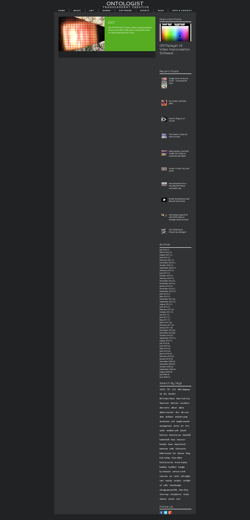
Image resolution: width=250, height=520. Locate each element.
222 (174, 389)
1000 (162, 389)
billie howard (165, 453)
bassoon (181, 439)
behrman (164, 448)
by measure (165, 471)
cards (176, 476)
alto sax (185, 412)
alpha (181, 407)
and (173, 421)
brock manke (181, 462)
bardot (183, 430)
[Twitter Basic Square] (165, 512)
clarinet (163, 499)
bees (170, 444)
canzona (164, 476)
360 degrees (184, 389)
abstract (175, 403)
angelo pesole (183, 421)
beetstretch (180, 444)
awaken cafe (173, 430)
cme (178, 499)
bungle (181, 467)
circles (186, 494)
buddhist (173, 467)
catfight (187, 480)
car (170, 476)
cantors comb (178, 471)
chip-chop (183, 490)
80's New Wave (167, 398)
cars (161, 480)
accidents (184, 403)
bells (172, 448)
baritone (164, 435)
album (174, 407)
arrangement (166, 426)
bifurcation (181, 448)
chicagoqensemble (168, 490)
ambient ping (181, 417)
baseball (186, 435)
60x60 (171, 394)
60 (165, 394)
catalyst (177, 480)
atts (187, 426)
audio (162, 430)
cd (161, 485)
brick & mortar (166, 462)
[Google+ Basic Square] (170, 512)
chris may (164, 494)
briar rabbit (177, 458)
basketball (164, 439)
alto (177, 412)
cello (165, 485)
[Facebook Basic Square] (161, 512)
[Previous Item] (164, 32)
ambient (169, 417)
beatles (163, 444)
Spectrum (164, 403)
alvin (162, 417)
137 (168, 389)
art (182, 426)
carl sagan (185, 476)
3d (161, 394)
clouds (171, 499)
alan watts (165, 407)
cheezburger (175, 485)
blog (188, 453)
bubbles (163, 467)
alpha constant (167, 412)
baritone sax (175, 435)
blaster (181, 453)
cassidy (168, 480)
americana (164, 421)
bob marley (165, 458)
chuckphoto (175, 494)
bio (174, 453)
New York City (183, 398)
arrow (176, 426)
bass (173, 439)
